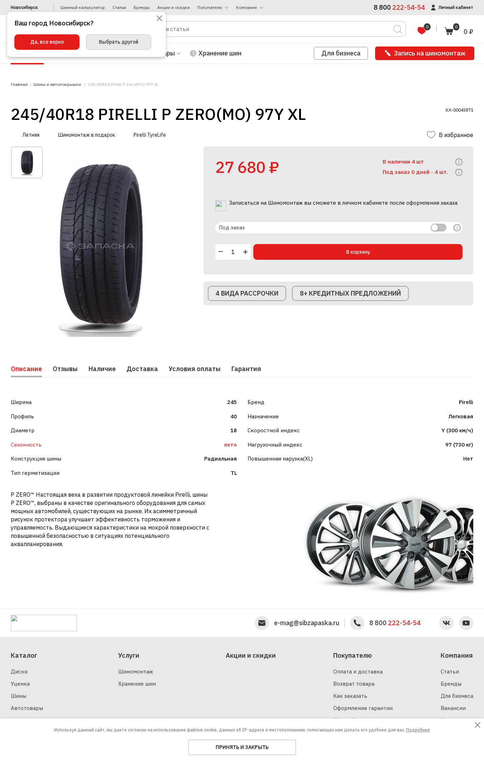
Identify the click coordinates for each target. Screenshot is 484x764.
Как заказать (350, 695)
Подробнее (418, 730)
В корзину (358, 252)
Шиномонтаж (135, 671)
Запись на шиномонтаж (429, 53)
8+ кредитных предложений (350, 293)
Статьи (119, 7)
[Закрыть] (159, 18)
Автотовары (27, 708)
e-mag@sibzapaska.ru (306, 623)
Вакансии (453, 708)
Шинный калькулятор (83, 7)
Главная (19, 84)
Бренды (142, 7)
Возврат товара (353, 683)
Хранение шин (219, 53)
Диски (19, 671)
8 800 (395, 623)
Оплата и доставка (358, 671)
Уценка (20, 683)
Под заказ (232, 227)
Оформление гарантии (363, 708)
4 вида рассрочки (247, 293)
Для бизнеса (340, 53)
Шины (18, 695)
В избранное (456, 134)
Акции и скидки (173, 7)
